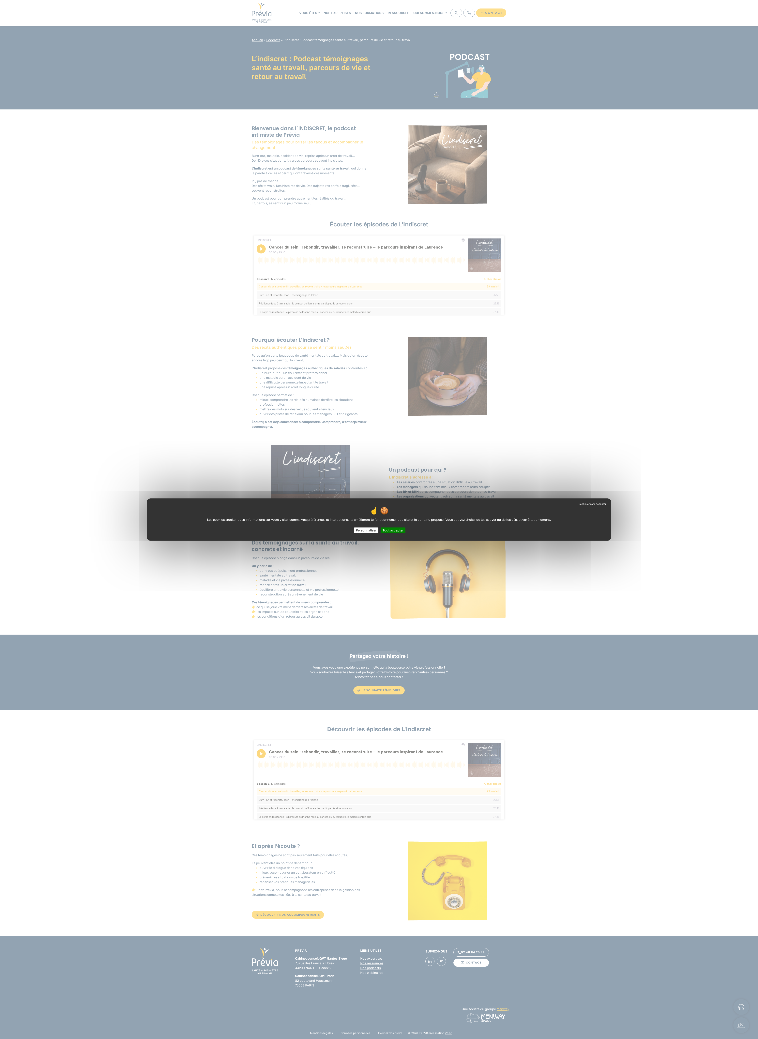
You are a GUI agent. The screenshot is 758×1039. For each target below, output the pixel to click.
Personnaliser (366, 530)
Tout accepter (393, 530)
